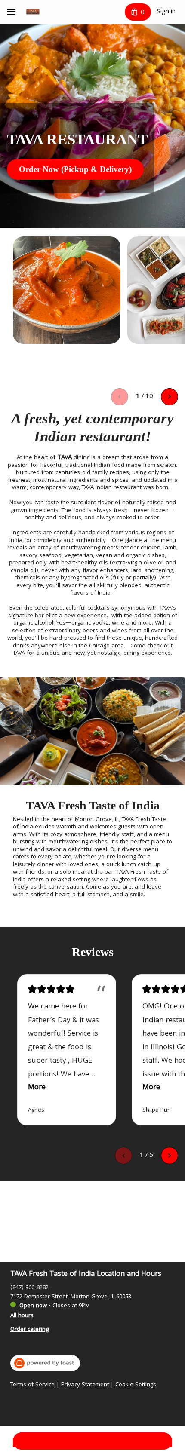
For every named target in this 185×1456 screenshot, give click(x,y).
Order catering (29, 1329)
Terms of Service (32, 1385)
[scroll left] (119, 396)
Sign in (166, 12)
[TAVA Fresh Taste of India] (32, 12)
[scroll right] (169, 396)
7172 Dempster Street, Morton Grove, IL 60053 (70, 1297)
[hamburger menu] (11, 12)
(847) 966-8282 (29, 1288)
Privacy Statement (85, 1385)
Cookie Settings (135, 1385)
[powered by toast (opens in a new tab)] (45, 1363)
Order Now (93, 1440)
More (37, 1088)
